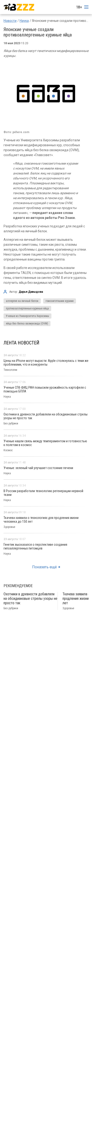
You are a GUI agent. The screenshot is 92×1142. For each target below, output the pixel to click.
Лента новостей (21, 343)
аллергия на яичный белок (22, 301)
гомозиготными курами (60, 301)
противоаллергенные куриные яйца (27, 308)
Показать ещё (44, 567)
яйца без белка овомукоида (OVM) (27, 323)
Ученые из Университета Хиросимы (27, 316)
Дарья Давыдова (31, 291)
